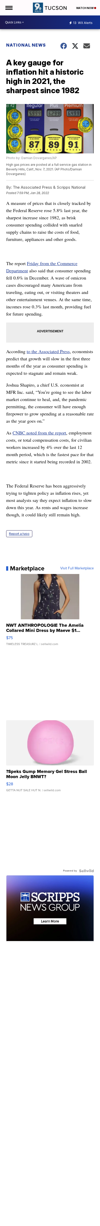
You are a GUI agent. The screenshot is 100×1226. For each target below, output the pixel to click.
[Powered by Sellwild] (86, 871)
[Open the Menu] (8, 7)
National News (26, 45)
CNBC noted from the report (39, 433)
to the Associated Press (48, 351)
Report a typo (19, 534)
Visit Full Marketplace (77, 568)
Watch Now (85, 8)
